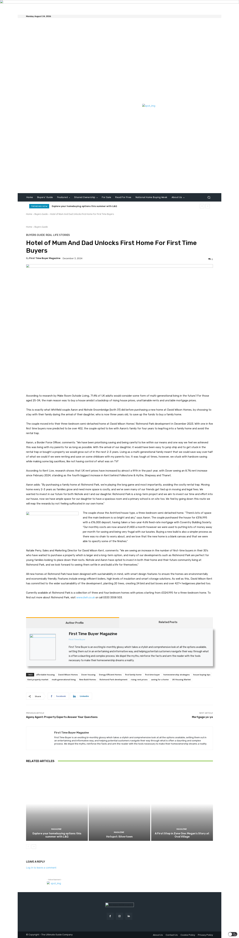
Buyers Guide (41, 214)
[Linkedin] (128, 916)
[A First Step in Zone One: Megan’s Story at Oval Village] (182, 804)
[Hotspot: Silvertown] (119, 804)
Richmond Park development (113, 679)
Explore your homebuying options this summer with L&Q (84, 206)
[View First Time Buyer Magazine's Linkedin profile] (62, 655)
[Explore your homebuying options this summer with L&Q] (57, 804)
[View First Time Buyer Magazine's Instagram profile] (62, 647)
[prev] (202, 206)
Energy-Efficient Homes (110, 674)
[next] (207, 206)
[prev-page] (28, 846)
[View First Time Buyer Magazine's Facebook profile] (62, 639)
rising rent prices (139, 679)
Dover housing (88, 674)
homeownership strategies (176, 674)
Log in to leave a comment (41, 867)
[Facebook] (110, 916)
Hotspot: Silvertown (119, 836)
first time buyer (152, 674)
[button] (209, 197)
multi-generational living (64, 679)
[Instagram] (119, 916)
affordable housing (45, 674)
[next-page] (34, 846)
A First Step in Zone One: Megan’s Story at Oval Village (182, 835)
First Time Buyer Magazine (44, 258)
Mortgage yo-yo (202, 717)
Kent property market (37, 679)
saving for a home (160, 679)
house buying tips (201, 674)
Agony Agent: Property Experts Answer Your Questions (62, 717)
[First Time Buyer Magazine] (40, 738)
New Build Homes (87, 679)
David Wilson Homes (68, 674)
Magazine (56, 829)
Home (29, 214)
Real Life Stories (58, 235)
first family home (133, 674)
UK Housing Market (181, 679)
